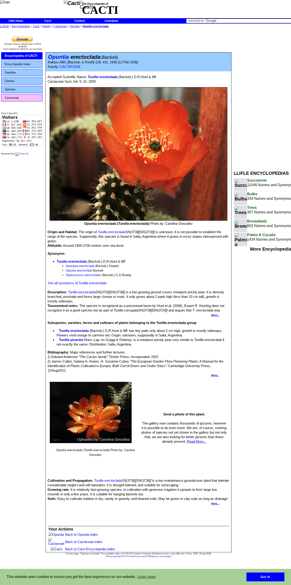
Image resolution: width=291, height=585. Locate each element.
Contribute (111, 20)
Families (10, 72)
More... (215, 315)
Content (80, 20)
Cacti (47, 20)
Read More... (196, 441)
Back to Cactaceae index (84, 542)
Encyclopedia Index (18, 64)
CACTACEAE (70, 67)
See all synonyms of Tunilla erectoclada (77, 283)
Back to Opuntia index (81, 534)
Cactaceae (60, 26)
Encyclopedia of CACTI (21, 55)
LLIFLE (4, 26)
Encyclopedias (21, 26)
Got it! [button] (265, 577)
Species (10, 89)
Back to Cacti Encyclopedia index (90, 549)
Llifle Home (16, 20)
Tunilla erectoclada (103, 77)
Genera (9, 81)
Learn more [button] (146, 577)
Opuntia (75, 26)
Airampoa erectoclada (80, 266)
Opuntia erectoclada (96, 26)
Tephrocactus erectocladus (83, 275)
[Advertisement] (262, 97)
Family (46, 26)
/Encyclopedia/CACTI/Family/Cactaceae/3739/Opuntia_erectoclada (138, 556)
